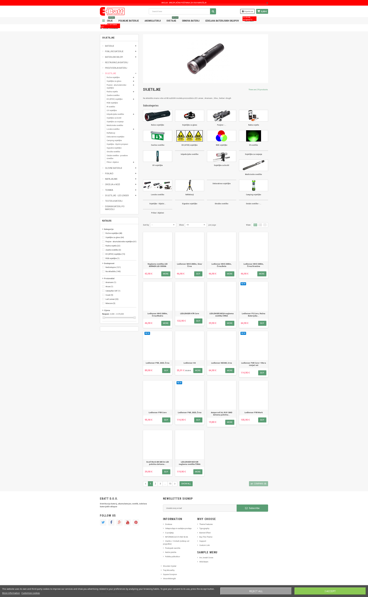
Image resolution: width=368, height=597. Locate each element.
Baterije (108, 19)
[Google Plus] (119, 522)
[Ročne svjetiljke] (157, 115)
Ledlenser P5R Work (254, 412)
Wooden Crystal (169, 566)
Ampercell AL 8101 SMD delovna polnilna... (221, 413)
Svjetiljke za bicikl (114, 118)
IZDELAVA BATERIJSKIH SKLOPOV (222, 20)
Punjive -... (221, 125)
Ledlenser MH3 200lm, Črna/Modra (157, 314)
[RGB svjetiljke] (221, 136)
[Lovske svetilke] (157, 185)
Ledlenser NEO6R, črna (221, 363)
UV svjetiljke (112, 110)
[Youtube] (127, 522)
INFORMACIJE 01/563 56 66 (176, 537)
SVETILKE (172, 19)
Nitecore (110, 303)
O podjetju (169, 533)
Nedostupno (113, 267)
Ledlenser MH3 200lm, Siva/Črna (189, 265)
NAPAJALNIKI (111, 179)
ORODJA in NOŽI (112, 184)
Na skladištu (113, 271)
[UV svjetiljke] (157, 156)
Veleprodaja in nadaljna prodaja (178, 528)
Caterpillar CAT (113, 291)
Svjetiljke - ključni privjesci (117, 144)
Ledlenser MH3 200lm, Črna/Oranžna (254, 265)
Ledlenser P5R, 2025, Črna (157, 363)
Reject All (256, 591)
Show (181, 225)
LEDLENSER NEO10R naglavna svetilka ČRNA (189, 463)
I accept (330, 591)
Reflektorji (111, 133)
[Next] (174, 483)
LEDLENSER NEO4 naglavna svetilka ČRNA (221, 314)
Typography (204, 528)
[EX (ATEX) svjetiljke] (189, 136)
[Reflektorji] (189, 185)
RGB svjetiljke (112, 103)
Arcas (109, 286)
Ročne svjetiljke (113, 77)
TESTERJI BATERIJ (113, 201)
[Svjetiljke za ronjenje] (253, 150)
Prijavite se (248, 11)
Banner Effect (205, 533)
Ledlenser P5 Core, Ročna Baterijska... (253, 314)
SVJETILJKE (110, 73)
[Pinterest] (136, 522)
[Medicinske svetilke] (253, 165)
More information (11, 593)
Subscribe (253, 508)
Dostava (168, 524)
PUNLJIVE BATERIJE (114, 51)
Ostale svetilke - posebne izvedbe (117, 156)
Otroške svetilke (113, 152)
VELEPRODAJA (109, 26)
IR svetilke (111, 107)
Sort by (146, 225)
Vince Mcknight (169, 578)
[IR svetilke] (253, 136)
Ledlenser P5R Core (158, 412)
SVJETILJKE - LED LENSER (117, 195)
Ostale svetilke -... (253, 204)
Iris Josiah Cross (206, 557)
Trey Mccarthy (169, 570)
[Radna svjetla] (253, 115)
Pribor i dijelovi (113, 162)
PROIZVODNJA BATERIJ (116, 68)
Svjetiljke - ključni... (157, 204)
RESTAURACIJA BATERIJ (116, 62)
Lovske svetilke (113, 129)
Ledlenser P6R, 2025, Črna (189, 412)
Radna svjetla (112, 91)
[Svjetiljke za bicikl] (221, 156)
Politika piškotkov (172, 556)
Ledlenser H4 (190, 363)
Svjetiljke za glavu (114, 81)
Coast (109, 295)
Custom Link (204, 545)
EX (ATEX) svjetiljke (114, 99)
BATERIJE (109, 46)
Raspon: (106, 314)
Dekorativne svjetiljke (115, 137)
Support (202, 541)
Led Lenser (112, 299)
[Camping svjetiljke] (253, 185)
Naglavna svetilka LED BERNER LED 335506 (158, 265)
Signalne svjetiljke (114, 148)
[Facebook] (111, 522)
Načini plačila (170, 552)
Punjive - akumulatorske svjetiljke (116, 86)
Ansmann (111, 282)
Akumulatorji (153, 20)
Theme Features (206, 524)
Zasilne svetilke (113, 95)
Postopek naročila (172, 548)
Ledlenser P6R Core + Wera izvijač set (253, 364)
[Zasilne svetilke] (157, 136)
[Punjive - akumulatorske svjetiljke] (221, 115)
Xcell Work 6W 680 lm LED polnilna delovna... (157, 463)
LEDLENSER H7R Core (189, 313)
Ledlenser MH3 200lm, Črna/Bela (221, 265)
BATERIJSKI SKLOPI (114, 57)
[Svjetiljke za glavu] (189, 115)
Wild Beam (203, 562)
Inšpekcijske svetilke (115, 114)
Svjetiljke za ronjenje (115, 122)
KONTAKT (248, 19)
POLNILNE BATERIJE (128, 20)
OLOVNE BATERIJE (113, 168)
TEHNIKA (109, 190)
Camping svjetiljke (114, 140)
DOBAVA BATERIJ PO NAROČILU (114, 207)
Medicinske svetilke (115, 125)
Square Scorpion (170, 574)
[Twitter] (103, 522)
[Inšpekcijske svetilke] (189, 150)
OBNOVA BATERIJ (191, 20)
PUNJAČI (109, 173)
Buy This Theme (205, 537)
